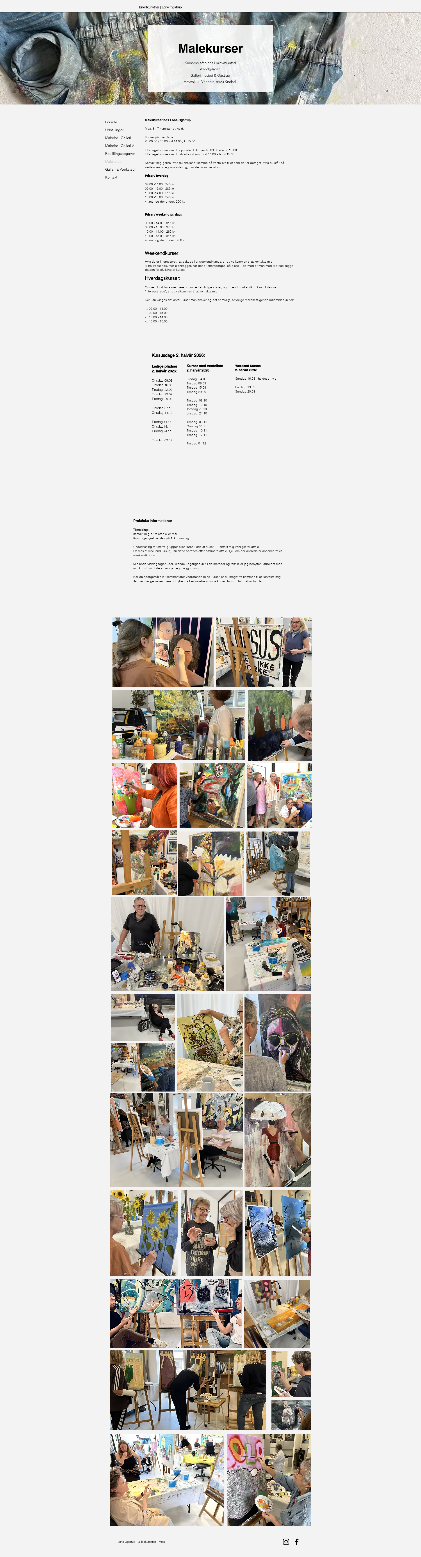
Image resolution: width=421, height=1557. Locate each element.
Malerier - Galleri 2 (115, 145)
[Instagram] (286, 1542)
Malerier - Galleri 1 (115, 138)
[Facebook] (297, 1542)
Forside (111, 122)
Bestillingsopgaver (115, 153)
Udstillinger (114, 130)
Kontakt (111, 177)
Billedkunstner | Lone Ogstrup (160, 7)
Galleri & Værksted (115, 169)
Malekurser (114, 161)
